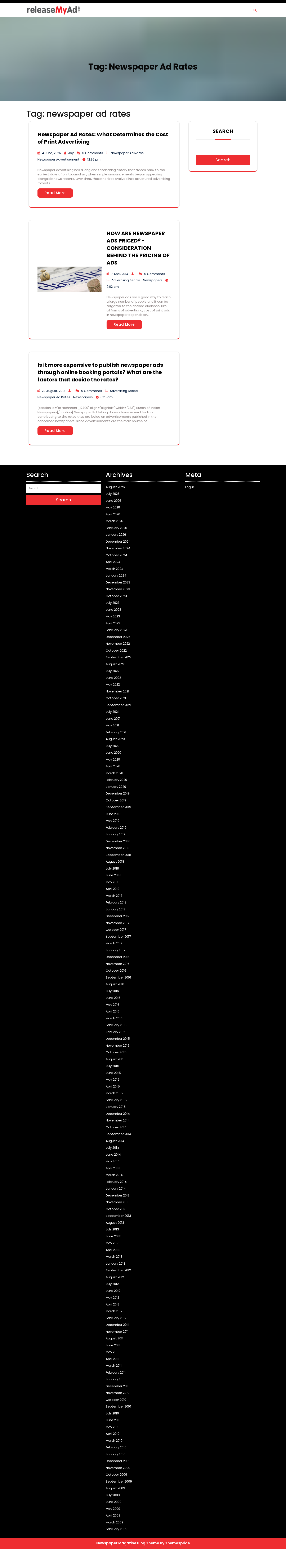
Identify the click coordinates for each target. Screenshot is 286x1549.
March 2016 (114, 1018)
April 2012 (112, 1304)
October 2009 (116, 1474)
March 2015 (114, 1093)
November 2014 (118, 1120)
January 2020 (116, 786)
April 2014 (113, 1168)
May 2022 (113, 684)
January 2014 (116, 1188)
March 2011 (114, 1365)
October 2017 (116, 929)
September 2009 (119, 1481)
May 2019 (112, 820)
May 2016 (112, 1004)
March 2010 (114, 1440)
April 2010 (113, 1433)
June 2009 (113, 1502)
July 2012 (112, 1284)
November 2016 (117, 964)
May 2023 (113, 616)
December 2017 (118, 916)
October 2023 (116, 596)
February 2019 (116, 827)
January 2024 (116, 575)
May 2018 (112, 882)
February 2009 (116, 1529)
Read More (55, 192)
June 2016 (113, 998)
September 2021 (118, 705)
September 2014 (118, 1134)
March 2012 (114, 1311)
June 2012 (113, 1290)
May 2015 (113, 1079)
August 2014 (115, 1141)
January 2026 (116, 534)
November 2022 (118, 643)
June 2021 (113, 718)
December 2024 (118, 541)
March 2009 (114, 1522)
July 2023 (113, 602)
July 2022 (112, 671)
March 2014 (114, 1175)
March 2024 (114, 568)
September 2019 (118, 807)
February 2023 (116, 630)
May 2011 (112, 1352)
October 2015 (116, 1052)
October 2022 (116, 650)
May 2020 (113, 759)
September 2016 (118, 977)
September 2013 (118, 1215)
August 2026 (115, 487)
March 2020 (114, 773)
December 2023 (118, 582)
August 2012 (115, 1277)
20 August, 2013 (53, 391)
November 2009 (118, 1468)
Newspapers (152, 280)
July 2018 (112, 868)
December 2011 (117, 1324)
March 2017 (114, 943)
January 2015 (116, 1106)
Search (223, 131)
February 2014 (116, 1182)
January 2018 (115, 909)
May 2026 (113, 507)
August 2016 (115, 984)
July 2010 (112, 1413)
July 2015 (112, 1066)
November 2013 (117, 1202)
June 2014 (113, 1154)
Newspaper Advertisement (58, 159)
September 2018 (118, 855)
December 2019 (118, 793)
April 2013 (113, 1250)
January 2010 (115, 1454)
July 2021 (112, 711)
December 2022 (118, 637)
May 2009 (113, 1508)
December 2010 (118, 1386)
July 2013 (112, 1229)
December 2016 (118, 957)
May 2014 (113, 1161)
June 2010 (113, 1420)
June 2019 (113, 814)
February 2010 (116, 1447)
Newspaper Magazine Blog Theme (127, 1543)
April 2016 (113, 1011)
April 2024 (113, 562)
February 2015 (116, 1100)
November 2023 (118, 589)
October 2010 (116, 1399)
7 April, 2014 (119, 274)
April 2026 (113, 514)
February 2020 (116, 780)
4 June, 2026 (51, 153)
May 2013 (112, 1243)
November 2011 (117, 1331)
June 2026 (113, 500)
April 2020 (113, 766)
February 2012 (116, 1318)
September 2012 (118, 1270)
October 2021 (116, 698)
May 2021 (112, 725)
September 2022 (118, 657)
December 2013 (118, 1195)
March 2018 (114, 895)
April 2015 (113, 1086)
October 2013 (116, 1209)
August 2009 (115, 1488)
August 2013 (115, 1222)
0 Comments (92, 153)
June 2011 (113, 1345)
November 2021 (117, 691)
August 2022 (115, 664)
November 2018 (117, 848)
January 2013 (115, 1263)
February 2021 (116, 732)
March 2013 (114, 1256)
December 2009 (118, 1461)
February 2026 (116, 528)
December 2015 (118, 1038)
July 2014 (112, 1147)
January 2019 (115, 834)
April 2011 (112, 1359)
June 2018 (113, 875)
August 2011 (114, 1338)
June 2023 (113, 609)
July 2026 (113, 493)
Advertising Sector (125, 280)
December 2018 (118, 841)
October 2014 (116, 1127)
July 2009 (113, 1495)
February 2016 (116, 1025)
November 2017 (117, 923)
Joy (71, 153)
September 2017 (118, 936)
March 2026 (114, 521)
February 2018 (116, 902)
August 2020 (115, 739)
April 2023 (113, 623)
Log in (189, 487)
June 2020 (113, 752)
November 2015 (118, 1045)
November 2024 (118, 548)
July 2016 (112, 991)
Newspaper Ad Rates (127, 153)
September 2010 (118, 1406)
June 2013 (113, 1236)
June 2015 (113, 1073)
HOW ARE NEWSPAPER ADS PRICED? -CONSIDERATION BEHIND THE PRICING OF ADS (138, 248)
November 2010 (117, 1393)
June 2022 (113, 677)
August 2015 (115, 1059)
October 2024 (116, 555)
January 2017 (115, 950)
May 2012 (112, 1297)
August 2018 (115, 861)
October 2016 (116, 970)
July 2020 (113, 746)
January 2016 (115, 1032)
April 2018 (113, 889)
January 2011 (115, 1379)
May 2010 (112, 1427)
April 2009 (113, 1515)
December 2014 (118, 1113)
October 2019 (116, 800)
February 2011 (116, 1372)
